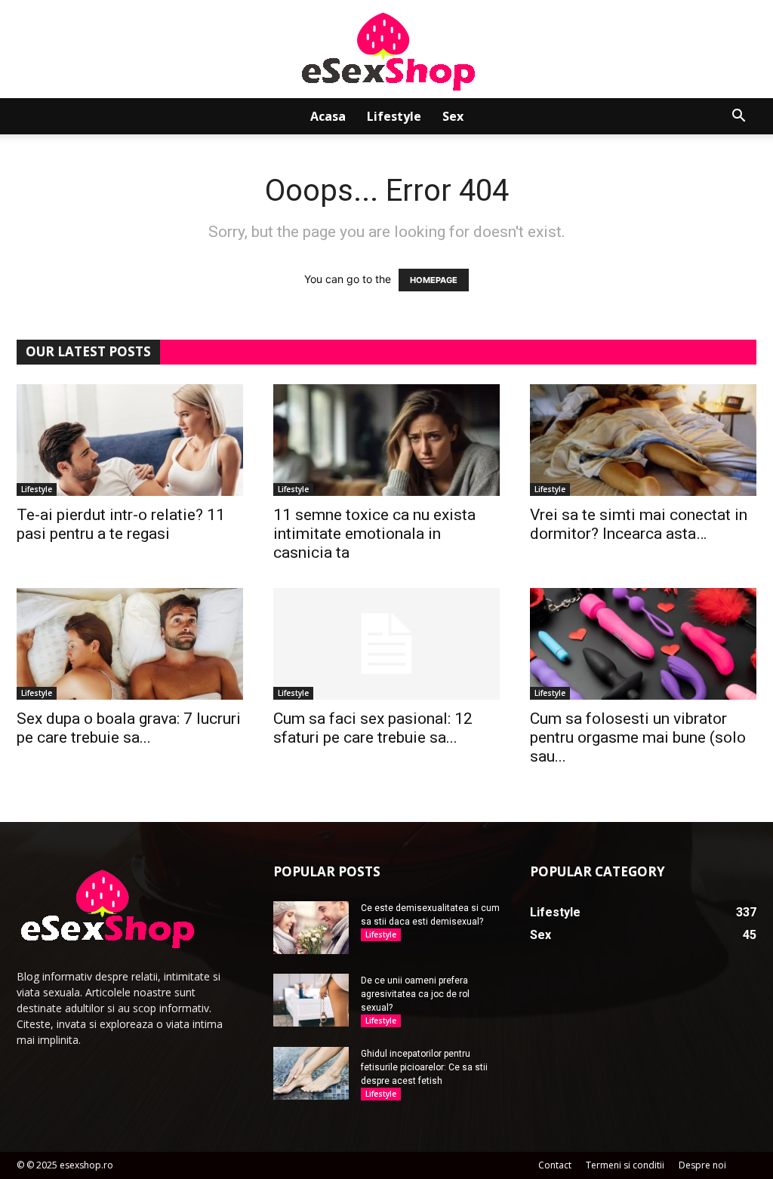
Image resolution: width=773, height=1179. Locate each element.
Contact (554, 1165)
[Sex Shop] (386, 50)
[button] (738, 117)
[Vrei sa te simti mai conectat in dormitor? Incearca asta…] (643, 440)
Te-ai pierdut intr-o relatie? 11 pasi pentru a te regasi (121, 524)
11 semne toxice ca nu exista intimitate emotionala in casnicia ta (374, 534)
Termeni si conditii (625, 1165)
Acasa (328, 116)
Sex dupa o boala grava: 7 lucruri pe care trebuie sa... (129, 728)
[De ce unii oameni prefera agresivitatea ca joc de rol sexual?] (311, 1000)
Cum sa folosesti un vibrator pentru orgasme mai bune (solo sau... (638, 737)
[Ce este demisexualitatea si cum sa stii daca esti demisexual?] (311, 927)
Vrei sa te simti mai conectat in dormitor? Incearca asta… (638, 524)
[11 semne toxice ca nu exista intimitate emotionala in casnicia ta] (386, 440)
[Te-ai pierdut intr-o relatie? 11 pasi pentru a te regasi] (130, 440)
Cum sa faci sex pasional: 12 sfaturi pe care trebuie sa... (373, 728)
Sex (452, 116)
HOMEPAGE (433, 280)
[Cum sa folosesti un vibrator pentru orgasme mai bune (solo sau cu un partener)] (643, 644)
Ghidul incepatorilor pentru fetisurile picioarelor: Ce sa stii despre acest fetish (424, 1067)
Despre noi (702, 1165)
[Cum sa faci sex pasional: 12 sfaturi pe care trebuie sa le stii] (386, 644)
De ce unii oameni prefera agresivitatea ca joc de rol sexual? (415, 994)
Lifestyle (394, 116)
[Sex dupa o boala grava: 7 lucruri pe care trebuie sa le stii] (130, 644)
